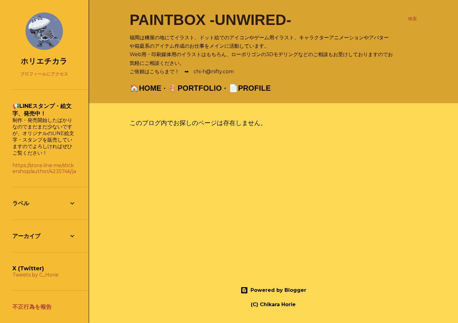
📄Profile (250, 88)
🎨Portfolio (195, 88)
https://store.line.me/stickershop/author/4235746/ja (44, 168)
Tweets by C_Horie (35, 275)
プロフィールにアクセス (44, 74)
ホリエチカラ (44, 61)
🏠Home (145, 88)
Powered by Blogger (278, 290)
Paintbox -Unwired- (210, 20)
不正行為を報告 (32, 306)
